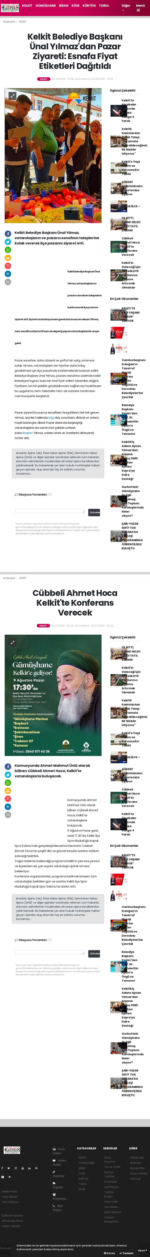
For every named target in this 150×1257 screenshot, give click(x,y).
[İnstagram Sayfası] (17, 1168)
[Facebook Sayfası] (3, 1168)
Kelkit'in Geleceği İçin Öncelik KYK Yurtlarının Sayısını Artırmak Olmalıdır (131, 275)
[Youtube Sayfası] (24, 1168)
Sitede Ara (137, 1158)
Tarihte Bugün (109, 1194)
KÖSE (75, 5)
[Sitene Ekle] (11, 1177)
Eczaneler (110, 1182)
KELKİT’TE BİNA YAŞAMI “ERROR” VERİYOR (130, 314)
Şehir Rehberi (112, 1212)
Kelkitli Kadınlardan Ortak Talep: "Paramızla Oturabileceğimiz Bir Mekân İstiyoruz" (134, 141)
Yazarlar (58, 1176)
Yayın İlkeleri (10, 1197)
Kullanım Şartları (12, 1215)
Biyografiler (137, 1168)
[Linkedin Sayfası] (31, 1168)
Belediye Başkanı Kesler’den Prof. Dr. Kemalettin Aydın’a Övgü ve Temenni (130, 419)
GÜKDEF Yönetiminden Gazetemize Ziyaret (132, 188)
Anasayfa (9, 21)
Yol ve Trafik (112, 1167)
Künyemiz (59, 1199)
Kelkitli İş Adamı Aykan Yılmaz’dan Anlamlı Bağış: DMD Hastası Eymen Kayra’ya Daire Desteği (131, 460)
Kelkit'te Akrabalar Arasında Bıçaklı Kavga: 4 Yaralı (129, 110)
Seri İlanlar (111, 1207)
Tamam (127, 1253)
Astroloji (135, 1179)
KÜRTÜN (89, 5)
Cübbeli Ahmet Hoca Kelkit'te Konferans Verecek (131, 246)
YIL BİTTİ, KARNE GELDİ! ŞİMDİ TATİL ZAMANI (131, 224)
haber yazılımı (9, 1252)
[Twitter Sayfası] (10, 1168)
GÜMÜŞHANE (46, 5)
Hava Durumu (109, 1160)
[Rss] (38, 1168)
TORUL (104, 5)
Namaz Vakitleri (109, 1174)
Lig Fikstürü (111, 1187)
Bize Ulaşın (58, 1208)
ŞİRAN (63, 5)
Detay (110, 1253)
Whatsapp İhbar (12, 1221)
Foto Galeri (59, 1151)
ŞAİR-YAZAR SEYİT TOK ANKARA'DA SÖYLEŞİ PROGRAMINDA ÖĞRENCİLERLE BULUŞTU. (132, 536)
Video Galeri (59, 1163)
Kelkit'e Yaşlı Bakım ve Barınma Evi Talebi (131, 168)
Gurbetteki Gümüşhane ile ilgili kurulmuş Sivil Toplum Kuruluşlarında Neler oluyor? (133, 501)
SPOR (81, 1189)
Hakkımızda (9, 1191)
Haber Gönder (11, 1226)
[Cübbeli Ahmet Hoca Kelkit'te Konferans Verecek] (53, 695)
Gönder (95, 512)
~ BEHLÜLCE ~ (131, 206)
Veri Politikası (10, 1202)
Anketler (135, 1163)
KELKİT (27, 5)
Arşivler (58, 1187)
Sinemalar (111, 1202)
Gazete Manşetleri (111, 1220)
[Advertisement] (58, 256)
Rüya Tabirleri (139, 1173)
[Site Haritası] (4, 1177)
